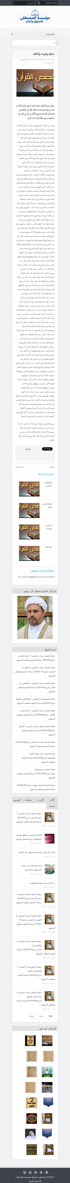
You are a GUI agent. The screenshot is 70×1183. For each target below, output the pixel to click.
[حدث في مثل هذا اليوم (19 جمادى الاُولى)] (30, 1041)
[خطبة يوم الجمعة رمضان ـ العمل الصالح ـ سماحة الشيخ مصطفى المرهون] (47, 1118)
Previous (20, 466)
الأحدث (40, 800)
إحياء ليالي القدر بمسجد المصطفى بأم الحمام (37, 852)
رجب (41, 1016)
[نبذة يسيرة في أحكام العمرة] (30, 1087)
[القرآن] (47, 1087)
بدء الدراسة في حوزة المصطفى (42, 883)
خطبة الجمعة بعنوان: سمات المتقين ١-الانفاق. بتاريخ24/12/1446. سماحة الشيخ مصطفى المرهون (37, 730)
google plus (35, 1172)
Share (28, 449)
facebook (41, 1172)
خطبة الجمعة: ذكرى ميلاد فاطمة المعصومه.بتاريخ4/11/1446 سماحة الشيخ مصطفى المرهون (38, 758)
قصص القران (25, 59)
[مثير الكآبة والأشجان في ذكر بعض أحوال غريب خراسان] (32, 1056)
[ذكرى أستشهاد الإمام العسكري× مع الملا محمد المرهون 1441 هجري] (32, 1118)
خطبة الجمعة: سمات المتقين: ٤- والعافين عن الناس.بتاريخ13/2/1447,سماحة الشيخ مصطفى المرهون (36, 687)
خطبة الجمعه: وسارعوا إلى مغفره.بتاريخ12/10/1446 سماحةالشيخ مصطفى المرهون (36, 773)
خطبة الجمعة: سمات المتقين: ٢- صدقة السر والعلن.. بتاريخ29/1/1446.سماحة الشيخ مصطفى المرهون (35, 714)
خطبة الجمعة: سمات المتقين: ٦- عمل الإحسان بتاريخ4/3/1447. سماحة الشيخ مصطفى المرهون (29, 817)
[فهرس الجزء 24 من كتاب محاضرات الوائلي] (32, 1150)
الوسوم (16, 800)
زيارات (31, 1016)
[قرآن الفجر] (47, 1072)
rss (24, 1172)
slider (51, 1016)
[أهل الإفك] (47, 1041)
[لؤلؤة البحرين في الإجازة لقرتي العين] (48, 1056)
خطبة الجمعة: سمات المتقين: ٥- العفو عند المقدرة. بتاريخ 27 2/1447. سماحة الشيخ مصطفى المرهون (35, 671)
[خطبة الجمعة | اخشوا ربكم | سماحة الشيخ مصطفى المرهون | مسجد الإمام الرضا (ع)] (48, 1150)
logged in (33, 577)
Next (51, 466)
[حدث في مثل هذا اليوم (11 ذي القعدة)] (32, 1103)
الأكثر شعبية (52, 803)
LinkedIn (30, 1172)
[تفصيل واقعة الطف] (47, 1134)
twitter (46, 1172)
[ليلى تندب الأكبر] (48, 1103)
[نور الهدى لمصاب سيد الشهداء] (32, 1072)
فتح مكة (48, 547)
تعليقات (28, 800)
